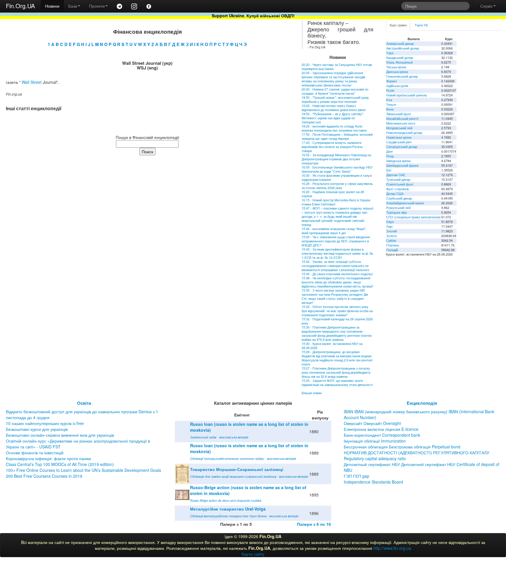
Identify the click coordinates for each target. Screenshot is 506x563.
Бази (72, 6)
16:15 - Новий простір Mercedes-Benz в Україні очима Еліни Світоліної (336, 202)
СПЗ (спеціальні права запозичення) (413, 217)
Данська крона (397, 71)
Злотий (391, 231)
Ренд (390, 156)
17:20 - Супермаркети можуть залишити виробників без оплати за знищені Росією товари (332, 146)
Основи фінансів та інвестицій (35, 452)
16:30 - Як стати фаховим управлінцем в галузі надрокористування (337, 177)
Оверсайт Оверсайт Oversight (372, 423)
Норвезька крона (398, 137)
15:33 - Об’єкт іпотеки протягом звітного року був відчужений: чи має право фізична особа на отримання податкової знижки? (337, 311)
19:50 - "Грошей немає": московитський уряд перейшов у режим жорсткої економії (335, 99)
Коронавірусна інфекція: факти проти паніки (48, 458)
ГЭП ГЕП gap (356, 476)
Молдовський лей (399, 128)
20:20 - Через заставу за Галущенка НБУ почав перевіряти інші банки (337, 66)
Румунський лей (398, 207)
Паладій (392, 250)
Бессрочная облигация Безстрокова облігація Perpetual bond (402, 447)
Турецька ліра (396, 212)
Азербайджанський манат (405, 203)
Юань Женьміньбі (399, 62)
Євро (390, 222)
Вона (390, 109)
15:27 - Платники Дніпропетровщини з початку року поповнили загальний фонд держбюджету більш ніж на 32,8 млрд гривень (336, 372)
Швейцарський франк (402, 165)
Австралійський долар (402, 48)
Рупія (390, 90)
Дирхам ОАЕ (395, 175)
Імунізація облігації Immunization (375, 441)
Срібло (391, 240)
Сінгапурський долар (401, 146)
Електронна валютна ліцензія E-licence (381, 429)
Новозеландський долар (404, 132)
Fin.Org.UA (20, 5)
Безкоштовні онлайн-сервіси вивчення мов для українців (60, 435)
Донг (389, 151)
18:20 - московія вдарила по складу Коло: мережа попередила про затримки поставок (334, 128)
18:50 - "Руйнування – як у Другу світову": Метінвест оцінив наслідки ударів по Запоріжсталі (333, 118)
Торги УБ (421, 25)
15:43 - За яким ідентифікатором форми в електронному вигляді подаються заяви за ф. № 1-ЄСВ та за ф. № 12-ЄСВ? (337, 253)
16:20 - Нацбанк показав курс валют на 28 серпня (333, 194)
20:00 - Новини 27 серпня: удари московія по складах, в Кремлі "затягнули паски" (335, 91)
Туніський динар (398, 179)
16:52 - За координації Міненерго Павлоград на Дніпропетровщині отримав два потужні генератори (336, 159)
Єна (389, 100)
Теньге (391, 104)
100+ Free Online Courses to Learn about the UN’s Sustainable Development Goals (83, 470)
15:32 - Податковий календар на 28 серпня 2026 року (337, 321)
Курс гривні (398, 25)
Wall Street (32, 82)
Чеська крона (396, 67)
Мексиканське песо (400, 123)
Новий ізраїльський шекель (406, 95)
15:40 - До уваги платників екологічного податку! (337, 274)
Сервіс (486, 6)
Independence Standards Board (373, 482)
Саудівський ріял (398, 142)
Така (389, 53)
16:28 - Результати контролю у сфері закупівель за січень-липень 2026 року (337, 185)
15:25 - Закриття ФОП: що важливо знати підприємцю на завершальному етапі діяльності (337, 382)
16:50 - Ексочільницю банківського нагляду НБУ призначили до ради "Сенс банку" (337, 169)
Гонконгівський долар (402, 76)
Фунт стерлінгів (397, 189)
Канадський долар (399, 57)
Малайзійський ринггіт (402, 118)
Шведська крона (398, 161)
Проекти (97, 6)
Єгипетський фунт (399, 184)
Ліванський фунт (398, 114)
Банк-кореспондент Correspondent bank (382, 435)
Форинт (391, 81)
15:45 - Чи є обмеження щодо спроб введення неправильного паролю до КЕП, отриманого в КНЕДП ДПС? (336, 241)
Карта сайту (253, 554)
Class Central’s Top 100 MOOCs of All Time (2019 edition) (60, 464)
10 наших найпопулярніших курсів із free (45, 423)
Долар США (395, 193)
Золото (391, 236)
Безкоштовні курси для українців (37, 429)
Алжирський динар (400, 43)
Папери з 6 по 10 (314, 524)
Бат (389, 170)
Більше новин (312, 393)
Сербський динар (399, 198)
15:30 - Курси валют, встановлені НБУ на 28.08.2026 (332, 345)
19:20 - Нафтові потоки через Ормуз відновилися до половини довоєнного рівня (333, 107)
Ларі (389, 226)
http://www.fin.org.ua (392, 548)
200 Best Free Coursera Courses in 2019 (44, 476)
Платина (392, 245)
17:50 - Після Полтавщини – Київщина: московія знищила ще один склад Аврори (337, 136)
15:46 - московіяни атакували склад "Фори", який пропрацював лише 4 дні (334, 231)
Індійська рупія (397, 86)
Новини (52, 6)
